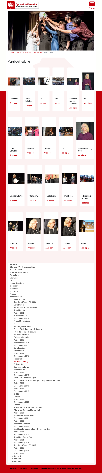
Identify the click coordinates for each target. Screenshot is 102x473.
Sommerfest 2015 (21, 343)
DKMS (16, 394)
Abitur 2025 (19, 448)
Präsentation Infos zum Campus (28, 407)
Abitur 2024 (19, 440)
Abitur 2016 (19, 353)
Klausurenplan (16, 270)
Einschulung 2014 (21, 318)
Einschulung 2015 (21, 345)
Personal (18, 359)
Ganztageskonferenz (23, 327)
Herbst (17, 405)
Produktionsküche (22, 321)
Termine (13, 264)
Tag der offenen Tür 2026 (25, 302)
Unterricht (16, 456)
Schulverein (19, 305)
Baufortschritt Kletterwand (25, 307)
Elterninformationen (19, 272)
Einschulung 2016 (21, 356)
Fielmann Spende (21, 337)
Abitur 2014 (19, 313)
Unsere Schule (37, 52)
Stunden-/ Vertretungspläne (22, 267)
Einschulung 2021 (21, 418)
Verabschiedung (21, 361)
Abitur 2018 (19, 383)
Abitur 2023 (19, 432)
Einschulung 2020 (21, 402)
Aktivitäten (16, 459)
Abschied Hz (19, 370)
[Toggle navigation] (92, 4)
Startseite (11, 52)
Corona (17, 397)
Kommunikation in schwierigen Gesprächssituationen (37, 381)
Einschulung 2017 (21, 375)
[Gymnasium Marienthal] (23, 5)
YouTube (14, 291)
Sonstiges (16, 461)
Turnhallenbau (20, 316)
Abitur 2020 (19, 399)
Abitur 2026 (19, 453)
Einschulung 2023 (21, 435)
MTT (16, 324)
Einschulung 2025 (21, 451)
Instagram (14, 286)
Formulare (14, 275)
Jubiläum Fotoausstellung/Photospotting (32, 429)
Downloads (14, 278)
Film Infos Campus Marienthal (27, 410)
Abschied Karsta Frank (23, 437)
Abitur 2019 (19, 389)
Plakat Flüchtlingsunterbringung (28, 329)
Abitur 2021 (19, 413)
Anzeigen (13, 103)
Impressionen (27, 52)
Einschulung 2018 (21, 386)
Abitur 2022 (19, 421)
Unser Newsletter (17, 283)
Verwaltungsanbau (22, 335)
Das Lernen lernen (22, 367)
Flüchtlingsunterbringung (25, 332)
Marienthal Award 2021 (24, 416)
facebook (14, 289)
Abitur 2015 (19, 340)
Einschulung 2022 (21, 426)
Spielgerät (18, 364)
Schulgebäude (20, 348)
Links (12, 281)
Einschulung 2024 (21, 443)
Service (19, 52)
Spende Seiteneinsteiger (25, 378)
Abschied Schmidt (22, 424)
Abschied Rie (19, 310)
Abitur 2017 (19, 372)
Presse (13, 294)
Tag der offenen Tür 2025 (25, 445)
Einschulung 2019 (21, 391)
